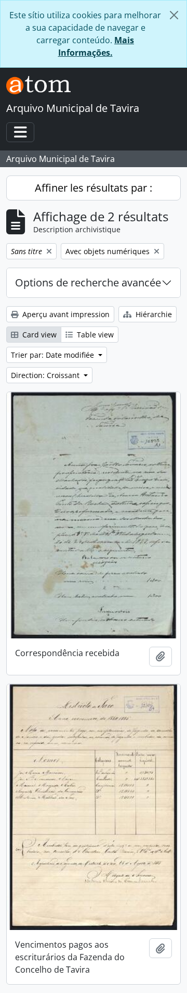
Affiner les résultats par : (93, 188)
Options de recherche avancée (88, 282)
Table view (94, 335)
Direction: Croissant (46, 375)
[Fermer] (174, 15)
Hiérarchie (152, 314)
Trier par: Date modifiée (53, 355)
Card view (38, 335)
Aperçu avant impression (65, 314)
